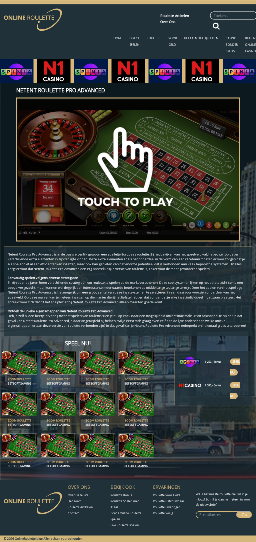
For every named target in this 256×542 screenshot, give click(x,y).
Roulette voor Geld (166, 495)
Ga (244, 515)
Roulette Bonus (121, 495)
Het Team (75, 501)
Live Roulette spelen (124, 525)
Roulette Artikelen (174, 15)
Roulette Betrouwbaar (168, 501)
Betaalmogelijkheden (201, 38)
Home (118, 38)
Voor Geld (172, 41)
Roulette (154, 38)
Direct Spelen (135, 41)
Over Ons (168, 21)
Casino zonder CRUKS (232, 44)
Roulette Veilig (163, 513)
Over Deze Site (78, 495)
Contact (73, 513)
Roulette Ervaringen (166, 507)
